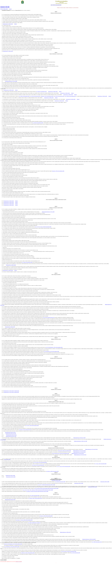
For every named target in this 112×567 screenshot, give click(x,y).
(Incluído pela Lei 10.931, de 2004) (56, 480)
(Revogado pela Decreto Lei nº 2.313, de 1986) (11, 81)
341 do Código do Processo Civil (50, 317)
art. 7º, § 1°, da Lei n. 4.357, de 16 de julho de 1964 (63, 466)
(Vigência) (60, 91)
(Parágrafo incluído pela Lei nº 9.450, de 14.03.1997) (89, 539)
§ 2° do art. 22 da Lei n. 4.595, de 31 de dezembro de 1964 (68, 551)
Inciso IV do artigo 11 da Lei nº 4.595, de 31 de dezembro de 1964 (60, 453)
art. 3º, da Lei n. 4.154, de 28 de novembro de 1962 (32, 425)
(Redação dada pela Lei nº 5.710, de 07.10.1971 (91, 449)
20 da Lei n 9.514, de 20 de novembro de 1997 (43, 488)
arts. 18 (36, 488)
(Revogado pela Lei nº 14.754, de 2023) (9, 392)
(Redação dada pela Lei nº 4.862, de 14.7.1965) (79, 437)
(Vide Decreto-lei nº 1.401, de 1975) (4, 7)
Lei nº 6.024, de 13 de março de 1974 (35, 96)
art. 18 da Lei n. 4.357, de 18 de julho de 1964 (25, 429)
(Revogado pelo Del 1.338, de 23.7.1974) (10, 432)
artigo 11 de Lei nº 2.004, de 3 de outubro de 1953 (64, 450)
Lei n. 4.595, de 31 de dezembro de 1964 (38, 122)
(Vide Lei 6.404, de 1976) (7, 459)
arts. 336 (44, 317)
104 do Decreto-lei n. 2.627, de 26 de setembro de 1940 (55, 347)
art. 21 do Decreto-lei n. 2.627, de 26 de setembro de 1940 (11, 546)
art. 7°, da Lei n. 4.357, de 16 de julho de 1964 (100, 463)
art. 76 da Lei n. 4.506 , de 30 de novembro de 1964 (35, 498)
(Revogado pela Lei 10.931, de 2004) (10, 475)
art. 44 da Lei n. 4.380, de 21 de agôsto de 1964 (52, 471)
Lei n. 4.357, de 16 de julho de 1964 (34, 495)
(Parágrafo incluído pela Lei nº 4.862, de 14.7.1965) (80, 441)
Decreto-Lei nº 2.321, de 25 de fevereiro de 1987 (47, 96)
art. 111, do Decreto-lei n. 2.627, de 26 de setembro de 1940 (51, 351)
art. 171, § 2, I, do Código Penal (42, 484)
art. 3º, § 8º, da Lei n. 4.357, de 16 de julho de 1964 (40, 462)
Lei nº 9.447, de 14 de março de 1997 (59, 96)
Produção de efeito (16, 392)
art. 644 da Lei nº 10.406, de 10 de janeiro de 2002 (33, 491)
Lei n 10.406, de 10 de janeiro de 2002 (60, 481)
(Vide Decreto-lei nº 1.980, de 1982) (4, 6)
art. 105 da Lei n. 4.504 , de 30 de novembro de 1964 (27, 552)
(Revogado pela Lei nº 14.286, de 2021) (9, 202)
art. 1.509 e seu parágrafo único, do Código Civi (34, 522)
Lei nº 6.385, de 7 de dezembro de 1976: (41, 91)
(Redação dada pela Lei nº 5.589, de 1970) (65, 532)
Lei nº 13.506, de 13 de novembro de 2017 (70, 96)
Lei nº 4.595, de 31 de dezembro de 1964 (24, 96)
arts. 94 (47, 347)
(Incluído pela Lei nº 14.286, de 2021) (53, 91)
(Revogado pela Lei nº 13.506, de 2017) (8, 51)
